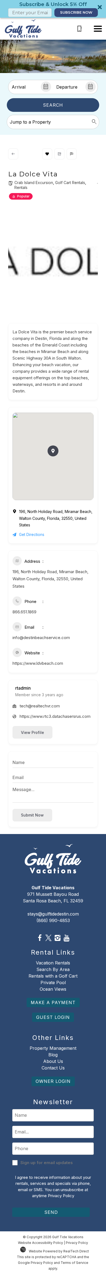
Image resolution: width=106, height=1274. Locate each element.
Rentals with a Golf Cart (53, 976)
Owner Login (53, 1081)
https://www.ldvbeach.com (38, 663)
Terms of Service (74, 1263)
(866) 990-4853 (53, 920)
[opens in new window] (39, 938)
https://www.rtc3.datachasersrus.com (55, 716)
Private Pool (53, 982)
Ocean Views (53, 989)
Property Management (53, 1048)
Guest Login (53, 1017)
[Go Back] (13, 153)
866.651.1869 (24, 611)
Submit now (32, 815)
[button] (53, 9)
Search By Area (53, 969)
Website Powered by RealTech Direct (59, 1251)
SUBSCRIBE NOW (76, 12)
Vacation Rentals (53, 963)
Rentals (20, 187)
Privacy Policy (61, 1195)
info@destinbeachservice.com (41, 637)
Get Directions (31, 534)
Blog (53, 1054)
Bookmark (47, 153)
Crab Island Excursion (33, 182)
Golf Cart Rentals (70, 182)
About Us (53, 1061)
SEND (51, 1212)
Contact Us (53, 1068)
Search (53, 105)
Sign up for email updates (46, 1162)
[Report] (72, 153)
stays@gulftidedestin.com (53, 914)
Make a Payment (53, 1002)
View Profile (32, 732)
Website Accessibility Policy (40, 1243)
